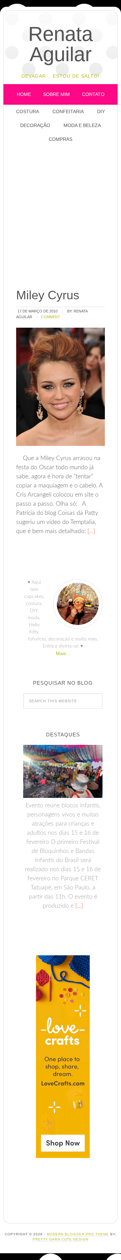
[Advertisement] (60, 216)
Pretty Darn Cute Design (60, 1239)
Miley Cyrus (47, 295)
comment (50, 317)
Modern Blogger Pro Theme (78, 1234)
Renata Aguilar (60, 44)
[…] (90, 531)
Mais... (63, 653)
